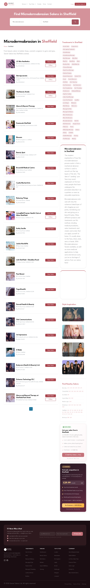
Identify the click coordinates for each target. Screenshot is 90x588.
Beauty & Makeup (29, 559)
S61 (72, 405)
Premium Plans (72, 562)
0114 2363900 (21, 96)
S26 (68, 412)
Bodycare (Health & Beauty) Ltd (27, 365)
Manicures (74, 105)
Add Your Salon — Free (74, 454)
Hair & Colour (28, 552)
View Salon (50, 61)
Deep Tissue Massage (68, 70)
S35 (76, 412)
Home (5, 46)
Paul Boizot (20, 274)
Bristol (55, 565)
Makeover (73, 102)
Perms (71, 126)
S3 (72, 412)
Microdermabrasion (67, 120)
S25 (65, 412)
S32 (70, 398)
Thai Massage (66, 138)
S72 (68, 388)
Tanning (76, 135)
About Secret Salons (73, 572)
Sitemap (84, 584)
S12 (69, 414)
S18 (68, 394)
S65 (80, 405)
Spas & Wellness (44, 565)
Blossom (19, 137)
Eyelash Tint (78, 76)
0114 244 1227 (21, 309)
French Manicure (72, 79)
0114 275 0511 (21, 157)
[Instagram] (4, 560)
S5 (77, 410)
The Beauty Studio (23, 92)
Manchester (57, 555)
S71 (81, 388)
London (56, 552)
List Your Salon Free (73, 559)
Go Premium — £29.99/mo (73, 505)
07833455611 (21, 82)
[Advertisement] (77, 284)
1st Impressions (21, 335)
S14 (68, 410)
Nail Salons (42, 559)
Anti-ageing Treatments (69, 49)
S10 (79, 412)
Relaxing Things (22, 198)
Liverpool (56, 576)
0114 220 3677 (21, 385)
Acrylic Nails (66, 46)
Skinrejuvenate (21, 76)
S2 (72, 410)
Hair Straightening (67, 88)
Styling (64, 132)
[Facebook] (7, 560)
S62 (75, 405)
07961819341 (21, 66)
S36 (81, 412)
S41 (82, 391)
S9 (70, 412)
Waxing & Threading (30, 569)
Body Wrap (72, 61)
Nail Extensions (66, 123)
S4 (65, 414)
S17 (70, 410)
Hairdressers (66, 91)
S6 (63, 412)
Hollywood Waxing (76, 91)
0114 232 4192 (21, 142)
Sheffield (49, 42)
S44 (75, 391)
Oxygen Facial (76, 123)
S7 (67, 414)
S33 (72, 398)
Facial (64, 79)
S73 (71, 388)
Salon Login (72, 565)
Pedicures (65, 126)
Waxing (74, 138)
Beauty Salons (43, 555)
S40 (80, 391)
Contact (49, 4)
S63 (77, 405)
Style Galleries (72, 555)
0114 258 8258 (21, 202)
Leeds (55, 562)
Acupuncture (75, 46)
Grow (44, 4)
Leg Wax (77, 100)
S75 (76, 388)
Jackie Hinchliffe (22, 244)
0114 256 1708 (21, 278)
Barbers (27, 576)
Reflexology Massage (68, 129)
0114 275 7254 (21, 369)
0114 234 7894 (21, 233)
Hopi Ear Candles (67, 94)
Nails (26, 555)
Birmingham (57, 559)
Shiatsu (77, 129)
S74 (73, 388)
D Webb (19, 350)
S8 (79, 410)
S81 (71, 417)
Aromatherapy (66, 52)
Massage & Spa (29, 562)
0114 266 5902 (21, 172)
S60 (70, 405)
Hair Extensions (77, 85)
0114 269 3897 (21, 324)
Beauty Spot (20, 152)
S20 (75, 410)
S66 (63, 406)
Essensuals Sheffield (23, 123)
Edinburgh (56, 569)
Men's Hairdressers (67, 114)
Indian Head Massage (68, 97)
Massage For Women (68, 111)
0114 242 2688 (21, 354)
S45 (77, 391)
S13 (71, 414)
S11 (63, 414)
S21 (81, 410)
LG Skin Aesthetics (23, 61)
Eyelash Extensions (67, 76)
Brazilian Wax (66, 64)
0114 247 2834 (21, 293)
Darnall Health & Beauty (25, 304)
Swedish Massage (67, 135)
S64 (70, 401)
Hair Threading (78, 88)
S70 (79, 388)
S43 (72, 391)
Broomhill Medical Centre (25, 168)
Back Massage (66, 58)
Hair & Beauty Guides (74, 552)
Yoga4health (21, 289)
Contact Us (71, 569)
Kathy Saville (21, 228)
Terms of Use (76, 584)
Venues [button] (24, 4)
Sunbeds (71, 132)
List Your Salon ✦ (80, 4)
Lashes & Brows (29, 572)
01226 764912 (21, 339)
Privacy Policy (68, 584)
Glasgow (56, 572)
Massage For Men (67, 108)
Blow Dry (65, 61)
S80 (68, 417)
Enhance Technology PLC (25, 379)
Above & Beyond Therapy (25, 106)
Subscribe (78, 533)
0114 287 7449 (21, 248)
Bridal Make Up (75, 64)
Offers (50, 65)
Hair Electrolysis (67, 85)
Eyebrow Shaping (67, 73)
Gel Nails (65, 82)
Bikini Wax (74, 58)
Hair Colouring (73, 82)
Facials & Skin (28, 565)
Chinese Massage (67, 67)
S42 (70, 391)
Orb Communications (24, 319)
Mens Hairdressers (67, 117)
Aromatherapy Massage (68, 55)
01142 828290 (21, 112)
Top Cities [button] (31, 4)
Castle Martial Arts (23, 183)
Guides (39, 4)
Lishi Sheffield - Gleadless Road (27, 260)
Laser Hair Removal (67, 100)
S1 (74, 412)
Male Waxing (66, 105)
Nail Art (76, 120)
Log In (72, 4)
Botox (78, 61)
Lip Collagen (66, 102)
